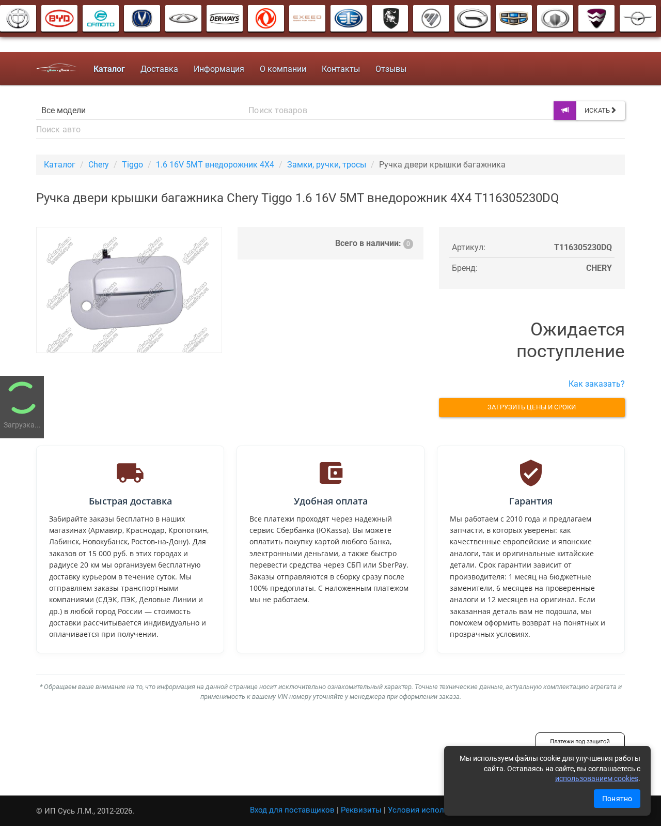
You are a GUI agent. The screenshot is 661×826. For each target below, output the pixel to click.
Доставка (159, 69)
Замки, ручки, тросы (326, 165)
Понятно (617, 798)
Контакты (341, 69)
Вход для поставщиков (292, 810)
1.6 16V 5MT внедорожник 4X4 (215, 165)
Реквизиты (361, 810)
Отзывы (390, 69)
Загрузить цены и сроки (531, 407)
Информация (219, 69)
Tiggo (132, 165)
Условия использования (433, 810)
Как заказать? (597, 384)
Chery (98, 165)
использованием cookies (596, 778)
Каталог (59, 165)
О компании (283, 69)
